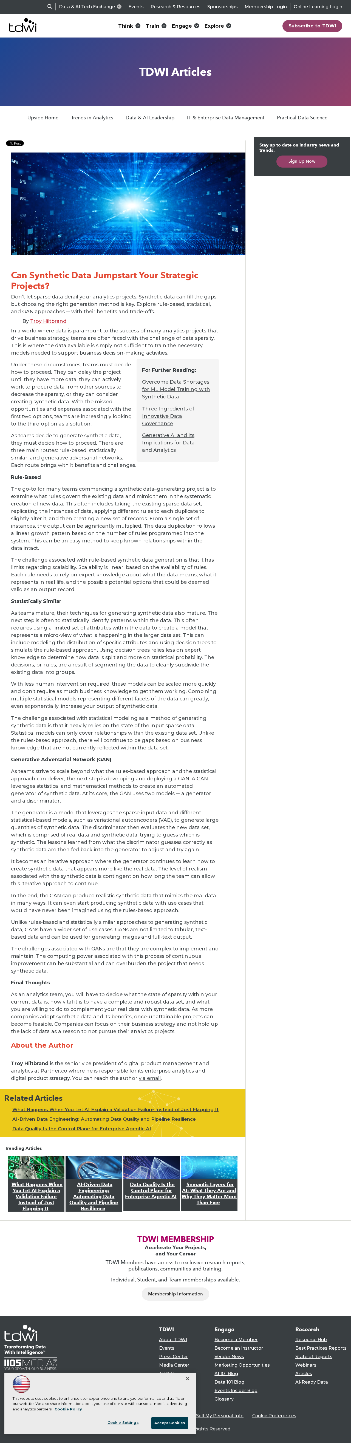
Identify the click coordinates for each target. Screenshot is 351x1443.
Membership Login (266, 6)
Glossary (224, 1399)
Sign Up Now (302, 161)
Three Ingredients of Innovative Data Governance (168, 416)
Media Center (174, 1365)
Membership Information (175, 1294)
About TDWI (173, 1339)
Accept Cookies (169, 1423)
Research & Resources (175, 6)
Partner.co (54, 1071)
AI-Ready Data (311, 1382)
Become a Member (235, 1339)
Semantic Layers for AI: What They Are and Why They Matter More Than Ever (209, 1194)
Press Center (173, 1356)
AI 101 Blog (226, 1373)
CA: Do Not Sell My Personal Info (207, 1415)
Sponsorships (222, 6)
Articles (303, 1373)
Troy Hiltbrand (48, 321)
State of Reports (313, 1356)
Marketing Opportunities (242, 1365)
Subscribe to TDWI (312, 25)
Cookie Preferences (274, 1415)
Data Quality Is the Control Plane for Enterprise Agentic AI (81, 1128)
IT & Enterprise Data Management (225, 118)
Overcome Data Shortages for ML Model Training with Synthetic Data (176, 389)
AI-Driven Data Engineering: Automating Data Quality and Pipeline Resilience (104, 1119)
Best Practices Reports (321, 1348)
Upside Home (42, 118)
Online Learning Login (318, 6)
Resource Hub (311, 1339)
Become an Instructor (238, 1348)
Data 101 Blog (229, 1382)
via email (150, 1078)
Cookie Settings (123, 1422)
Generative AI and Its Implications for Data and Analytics (168, 442)
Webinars (305, 1365)
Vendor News (229, 1356)
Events (136, 6)
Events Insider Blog (235, 1390)
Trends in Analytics (92, 118)
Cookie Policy (68, 1409)
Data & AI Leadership (150, 118)
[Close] (188, 1379)
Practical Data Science (302, 118)
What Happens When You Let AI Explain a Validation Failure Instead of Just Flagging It (115, 1109)
